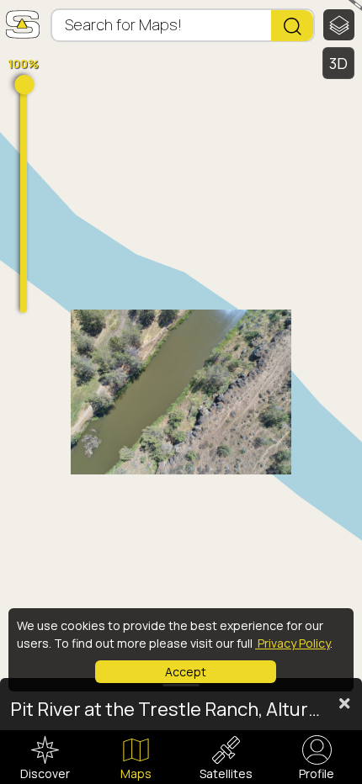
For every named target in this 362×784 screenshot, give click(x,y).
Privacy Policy (292, 643)
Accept (185, 672)
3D (339, 63)
